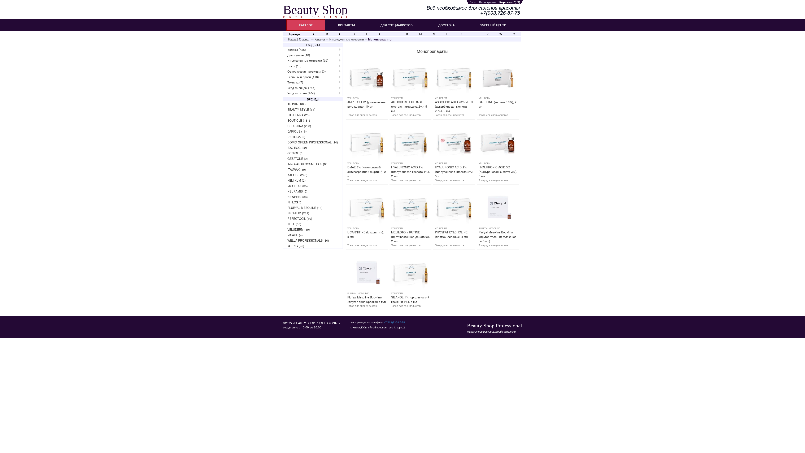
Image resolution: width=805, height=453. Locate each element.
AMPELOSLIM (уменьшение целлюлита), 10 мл (366, 104)
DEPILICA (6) (296, 137)
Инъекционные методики (346, 39)
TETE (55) (294, 224)
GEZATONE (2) (297, 158)
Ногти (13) (294, 66)
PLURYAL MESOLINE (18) (304, 208)
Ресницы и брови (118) (303, 77)
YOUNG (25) (295, 246)
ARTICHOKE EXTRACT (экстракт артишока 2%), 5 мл (409, 106)
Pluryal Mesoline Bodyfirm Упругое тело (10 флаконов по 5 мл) (497, 236)
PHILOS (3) (295, 202)
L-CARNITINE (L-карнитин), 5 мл (365, 234)
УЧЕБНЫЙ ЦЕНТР (493, 25)
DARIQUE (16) (297, 131)
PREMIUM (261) (298, 213)
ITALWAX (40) (296, 169)
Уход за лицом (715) (301, 88)
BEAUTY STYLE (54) (301, 109)
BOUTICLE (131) (298, 120)
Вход (473, 2)
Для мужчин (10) (298, 55)
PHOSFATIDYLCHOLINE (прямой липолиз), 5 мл (451, 234)
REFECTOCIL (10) (299, 218)
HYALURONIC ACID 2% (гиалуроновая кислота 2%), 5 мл (454, 171)
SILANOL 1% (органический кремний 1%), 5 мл (410, 299)
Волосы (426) (296, 49)
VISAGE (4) (295, 235)
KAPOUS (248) (297, 175)
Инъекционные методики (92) (307, 60)
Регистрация (487, 2)
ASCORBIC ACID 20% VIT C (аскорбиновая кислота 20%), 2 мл (454, 106)
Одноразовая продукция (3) (306, 71)
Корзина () (508, 2)
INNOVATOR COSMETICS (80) (307, 164)
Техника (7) (295, 82)
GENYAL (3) (295, 153)
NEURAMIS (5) (297, 191)
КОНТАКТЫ (346, 25)
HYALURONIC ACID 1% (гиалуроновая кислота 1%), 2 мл (410, 171)
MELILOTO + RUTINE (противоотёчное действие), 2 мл (410, 236)
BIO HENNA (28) (298, 115)
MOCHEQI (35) (297, 186)
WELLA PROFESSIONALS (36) (308, 240)
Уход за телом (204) (301, 93)
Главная (304, 39)
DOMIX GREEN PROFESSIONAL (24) (312, 142)
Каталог (319, 39)
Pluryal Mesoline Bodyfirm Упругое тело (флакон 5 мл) (366, 299)
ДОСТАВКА (446, 25)
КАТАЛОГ (306, 25)
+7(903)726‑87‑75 (394, 322)
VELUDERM (353, 98)
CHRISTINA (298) (299, 126)
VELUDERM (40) (298, 229)
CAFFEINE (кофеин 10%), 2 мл (498, 104)
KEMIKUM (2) (296, 180)
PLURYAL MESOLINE (489, 228)
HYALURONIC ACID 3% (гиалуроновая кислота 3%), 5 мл (498, 171)
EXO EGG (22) (297, 148)
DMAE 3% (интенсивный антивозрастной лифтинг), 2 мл (366, 171)
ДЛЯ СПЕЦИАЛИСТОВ (396, 25)
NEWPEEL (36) (297, 197)
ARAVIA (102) (296, 104)
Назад (292, 39)
